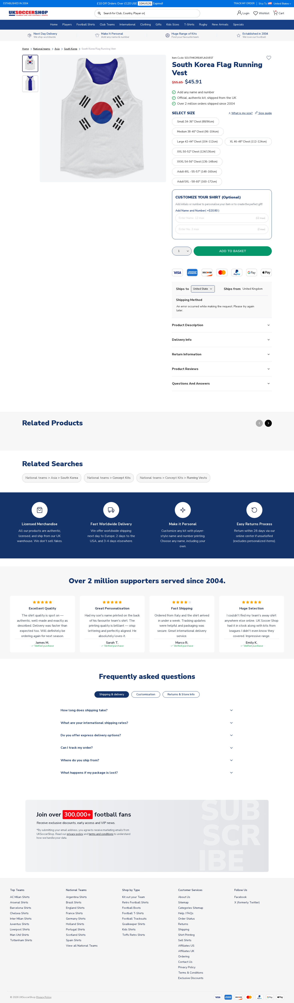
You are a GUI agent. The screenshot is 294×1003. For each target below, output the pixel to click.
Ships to (182, 289)
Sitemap (183, 902)
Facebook (240, 897)
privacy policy (75, 834)
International (127, 24)
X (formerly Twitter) (247, 902)
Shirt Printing (186, 935)
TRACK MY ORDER (244, 3)
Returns (183, 924)
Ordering (183, 956)
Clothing (145, 24)
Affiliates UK (186, 951)
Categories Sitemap (190, 908)
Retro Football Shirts (135, 902)
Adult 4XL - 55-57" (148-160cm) (197, 171)
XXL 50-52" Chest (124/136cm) (196, 151)
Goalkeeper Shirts (133, 924)
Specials (238, 24)
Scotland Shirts (76, 935)
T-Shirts (189, 24)
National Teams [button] (76, 890)
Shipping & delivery (111, 694)
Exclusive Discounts (190, 978)
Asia (57, 48)
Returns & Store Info (181, 694)
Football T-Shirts (133, 913)
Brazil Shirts (73, 902)
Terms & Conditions (190, 973)
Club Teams (107, 24)
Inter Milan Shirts (21, 919)
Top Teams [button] (17, 890)
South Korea (70, 48)
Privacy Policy (186, 967)
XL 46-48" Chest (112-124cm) (248, 141)
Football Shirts (86, 24)
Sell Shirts (184, 940)
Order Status (186, 919)
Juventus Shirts (19, 924)
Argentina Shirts (76, 897)
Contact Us (185, 962)
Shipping (183, 929)
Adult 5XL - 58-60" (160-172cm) (197, 181)
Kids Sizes (172, 24)
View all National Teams (82, 946)
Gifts (159, 24)
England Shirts (75, 908)
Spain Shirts (73, 940)
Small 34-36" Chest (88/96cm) (195, 121)
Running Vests (197, 478)
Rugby (203, 24)
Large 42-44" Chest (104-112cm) (197, 141)
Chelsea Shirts (19, 913)
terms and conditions (101, 834)
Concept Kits (122, 478)
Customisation (145, 694)
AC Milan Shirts (20, 897)
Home (54, 24)
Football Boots (131, 908)
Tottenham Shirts (21, 940)
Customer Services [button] (190, 890)
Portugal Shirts (75, 929)
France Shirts (74, 913)
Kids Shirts (129, 929)
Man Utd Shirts (19, 935)
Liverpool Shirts (20, 929)
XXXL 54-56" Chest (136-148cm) (197, 161)
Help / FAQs (185, 913)
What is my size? (242, 113)
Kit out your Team (133, 897)
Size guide (265, 113)
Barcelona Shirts (20, 908)
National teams (41, 48)
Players (67, 24)
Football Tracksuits (134, 919)
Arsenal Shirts (19, 902)
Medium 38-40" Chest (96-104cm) (198, 131)
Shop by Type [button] (131, 890)
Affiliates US (186, 946)
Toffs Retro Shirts (133, 935)
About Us (184, 897)
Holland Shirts (75, 924)
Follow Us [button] (240, 890)
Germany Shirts (76, 919)
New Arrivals (220, 24)
